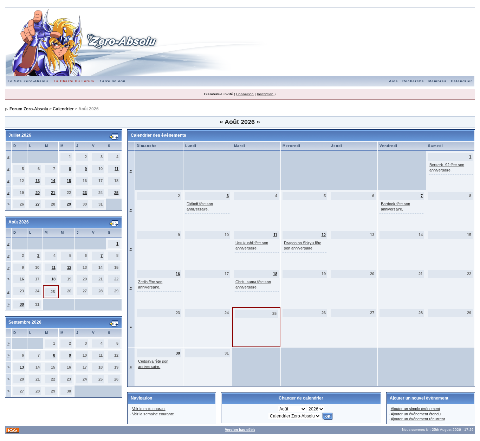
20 (37, 192)
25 (116, 192)
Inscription (265, 94)
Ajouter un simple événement (415, 409)
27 (37, 204)
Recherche (413, 81)
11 (116, 169)
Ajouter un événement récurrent (418, 419)
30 (22, 304)
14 (53, 181)
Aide (393, 81)
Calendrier (461, 81)
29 (69, 204)
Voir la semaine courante (153, 414)
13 (37, 181)
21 (53, 192)
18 (53, 279)
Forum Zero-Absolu (28, 108)
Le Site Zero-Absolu (28, 81)
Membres (437, 81)
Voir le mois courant (149, 409)
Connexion (245, 94)
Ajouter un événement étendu (416, 414)
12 (69, 267)
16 (22, 279)
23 (85, 192)
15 (69, 181)
